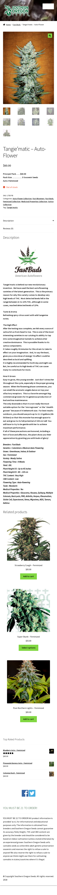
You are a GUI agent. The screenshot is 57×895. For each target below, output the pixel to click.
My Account (9, 890)
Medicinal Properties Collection (34, 201)
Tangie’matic (12, 207)
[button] (50, 35)
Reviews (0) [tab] (8, 228)
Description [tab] (8, 220)
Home (8, 24)
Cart (44, 888)
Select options (28, 647)
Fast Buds (17, 24)
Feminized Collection (11, 201)
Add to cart (28, 576)
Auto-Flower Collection (22, 198)
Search (28, 890)
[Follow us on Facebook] (25, 796)
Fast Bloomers (38, 198)
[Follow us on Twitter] (32, 796)
